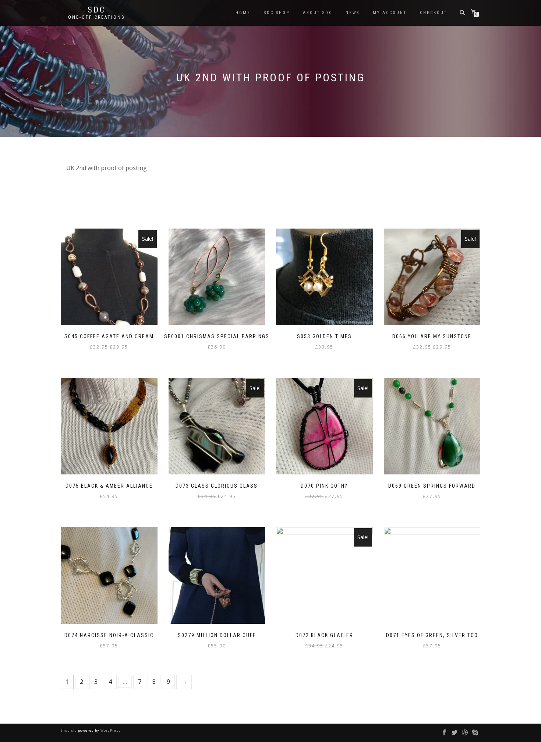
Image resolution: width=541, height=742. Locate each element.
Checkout (433, 12)
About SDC (317, 12)
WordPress (110, 730)
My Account (390, 12)
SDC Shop (277, 12)
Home (243, 12)
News (353, 12)
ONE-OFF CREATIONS (96, 17)
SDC (97, 10)
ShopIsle (69, 730)
